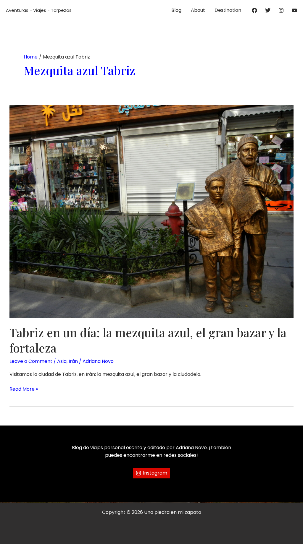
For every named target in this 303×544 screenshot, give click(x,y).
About (198, 10)
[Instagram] (281, 10)
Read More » (23, 389)
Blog (176, 10)
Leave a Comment (30, 361)
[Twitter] (267, 10)
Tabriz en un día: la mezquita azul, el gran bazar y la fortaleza (147, 339)
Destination (228, 10)
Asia (62, 361)
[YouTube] (294, 10)
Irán (73, 361)
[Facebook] (254, 10)
